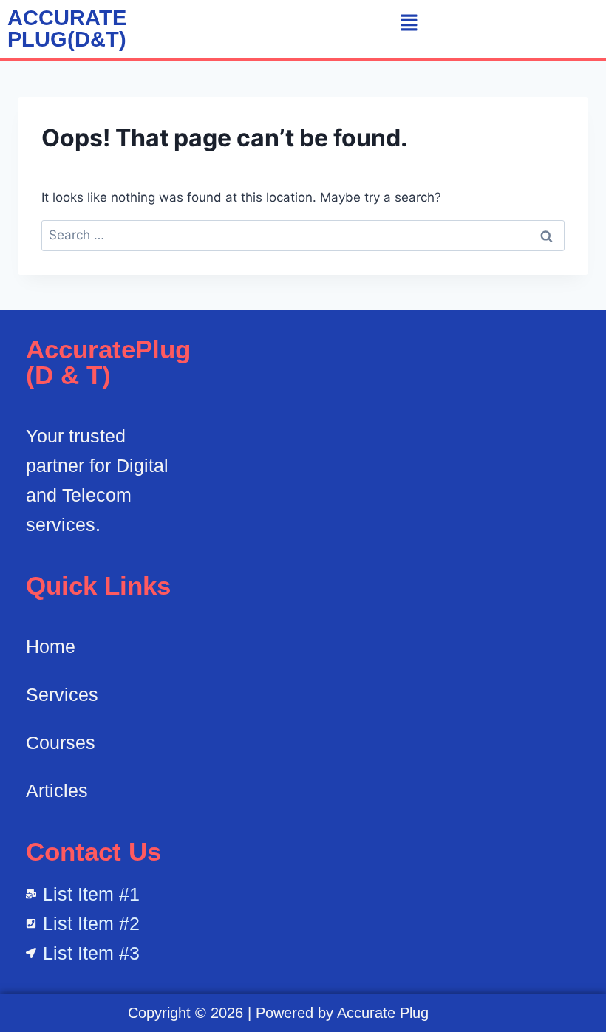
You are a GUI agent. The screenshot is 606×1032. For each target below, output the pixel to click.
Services (62, 694)
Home (50, 646)
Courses (60, 742)
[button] (408, 23)
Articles (57, 790)
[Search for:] (303, 235)
